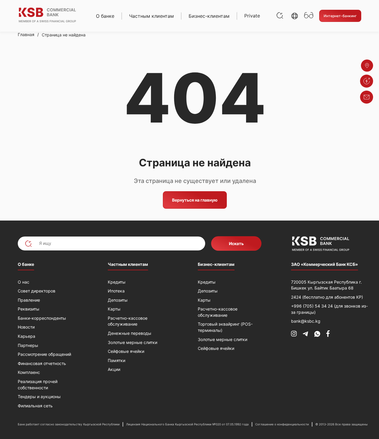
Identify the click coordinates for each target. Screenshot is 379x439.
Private (252, 16)
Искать (236, 243)
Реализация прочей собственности (37, 384)
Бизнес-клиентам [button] (209, 16)
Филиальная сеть (35, 405)
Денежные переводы (129, 333)
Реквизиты (28, 308)
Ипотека (116, 290)
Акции (114, 369)
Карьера (26, 336)
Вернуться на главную (195, 199)
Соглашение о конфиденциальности (282, 424)
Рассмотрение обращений (44, 354)
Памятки (116, 360)
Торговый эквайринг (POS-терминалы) (225, 327)
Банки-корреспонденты (42, 318)
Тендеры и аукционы (39, 396)
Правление (29, 300)
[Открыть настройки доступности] (308, 16)
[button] (294, 16)
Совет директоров (36, 290)
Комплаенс (29, 372)
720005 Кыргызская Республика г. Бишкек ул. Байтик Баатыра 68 (326, 285)
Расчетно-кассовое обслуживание (127, 321)
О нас (23, 281)
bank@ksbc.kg (305, 321)
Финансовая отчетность (42, 363)
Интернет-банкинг (340, 16)
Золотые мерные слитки (132, 342)
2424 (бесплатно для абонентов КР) (327, 297)
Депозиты (118, 300)
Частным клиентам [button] (151, 16)
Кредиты (117, 281)
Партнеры (28, 345)
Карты (114, 308)
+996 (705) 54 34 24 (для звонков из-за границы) (329, 309)
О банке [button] (105, 16)
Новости (26, 326)
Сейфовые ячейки (126, 351)
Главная (26, 34)
